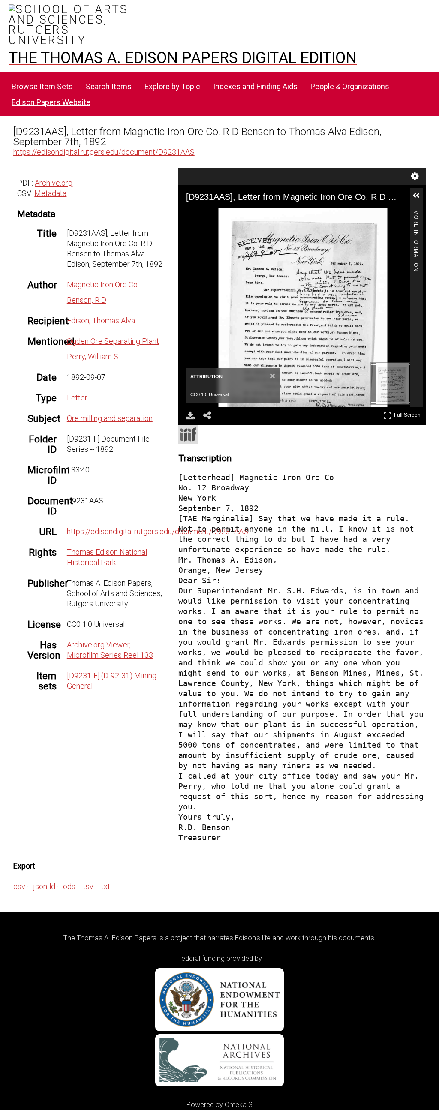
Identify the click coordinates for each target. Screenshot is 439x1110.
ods (69, 886)
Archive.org (53, 182)
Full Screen (408, 413)
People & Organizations (349, 86)
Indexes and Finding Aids (255, 86)
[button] (419, 199)
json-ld (44, 886)
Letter (77, 397)
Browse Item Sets (42, 86)
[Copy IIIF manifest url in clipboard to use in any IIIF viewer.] (188, 434)
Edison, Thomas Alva (101, 320)
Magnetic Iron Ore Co (102, 284)
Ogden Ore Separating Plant (113, 341)
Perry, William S (92, 356)
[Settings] (415, 176)
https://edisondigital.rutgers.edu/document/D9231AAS (104, 151)
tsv (88, 886)
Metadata (50, 193)
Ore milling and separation (110, 418)
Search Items (109, 86)
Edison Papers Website (51, 102)
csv (19, 886)
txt (105, 886)
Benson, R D (86, 299)
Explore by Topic (172, 86)
